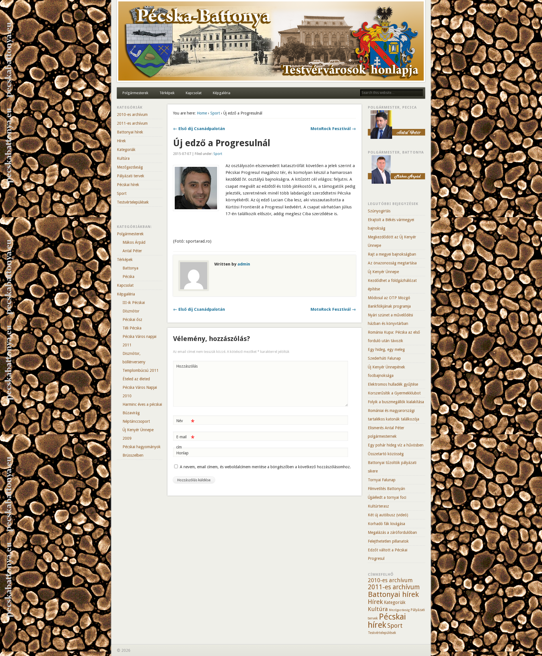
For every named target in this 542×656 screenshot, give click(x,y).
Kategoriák (126, 149)
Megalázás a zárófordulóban (392, 532)
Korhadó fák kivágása (386, 523)
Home (202, 113)
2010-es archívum (132, 114)
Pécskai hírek (128, 184)
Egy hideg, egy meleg (386, 349)
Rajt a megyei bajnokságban (392, 254)
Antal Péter (132, 251)
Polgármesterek (135, 93)
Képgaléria (221, 93)
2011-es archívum (132, 123)
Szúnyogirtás (379, 211)
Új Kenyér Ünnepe (383, 271)
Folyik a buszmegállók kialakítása (396, 402)
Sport (215, 113)
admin (243, 264)
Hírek (121, 141)
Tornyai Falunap (381, 480)
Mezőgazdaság (130, 167)
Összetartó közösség (386, 454)
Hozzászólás (186, 366)
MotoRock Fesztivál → (333, 128)
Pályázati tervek (130, 176)
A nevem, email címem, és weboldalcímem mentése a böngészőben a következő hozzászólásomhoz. (265, 467)
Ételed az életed (136, 379)
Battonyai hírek (130, 132)
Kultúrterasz (378, 506)
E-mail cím (185, 441)
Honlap (182, 453)
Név (185, 422)
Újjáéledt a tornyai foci (387, 497)
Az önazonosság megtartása (392, 263)
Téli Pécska (132, 328)
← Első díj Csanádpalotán (199, 128)
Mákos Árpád (134, 242)
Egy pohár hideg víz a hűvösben (395, 445)
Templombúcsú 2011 (141, 370)
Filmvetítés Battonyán (386, 488)
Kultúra (123, 158)
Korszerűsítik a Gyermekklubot (394, 393)
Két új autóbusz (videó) (388, 515)
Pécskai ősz (132, 319)
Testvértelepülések (133, 202)
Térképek (166, 93)
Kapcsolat (194, 93)
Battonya (130, 268)
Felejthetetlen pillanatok (388, 541)
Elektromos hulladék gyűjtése (393, 384)
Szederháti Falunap (384, 358)
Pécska (128, 276)
